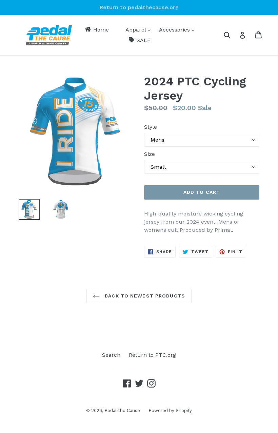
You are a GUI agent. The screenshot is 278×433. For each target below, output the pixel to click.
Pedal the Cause (122, 410)
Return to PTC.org (152, 355)
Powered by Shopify (170, 410)
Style (150, 127)
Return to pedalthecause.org (139, 7)
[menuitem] (96, 29)
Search (111, 355)
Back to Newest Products (144, 295)
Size (149, 154)
